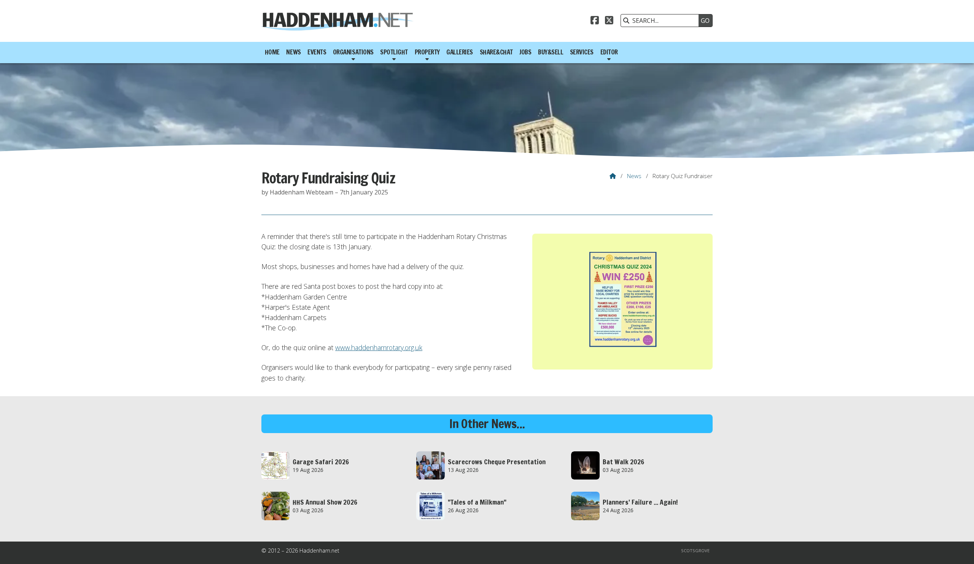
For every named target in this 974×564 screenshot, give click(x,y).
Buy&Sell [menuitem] (550, 52)
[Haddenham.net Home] (337, 21)
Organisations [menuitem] (353, 52)
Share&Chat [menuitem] (496, 52)
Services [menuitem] (582, 52)
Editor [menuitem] (609, 52)
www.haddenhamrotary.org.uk (378, 347)
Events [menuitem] (316, 52)
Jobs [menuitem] (525, 52)
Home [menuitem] (272, 52)
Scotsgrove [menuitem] (695, 550)
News (634, 176)
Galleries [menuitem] (459, 52)
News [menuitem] (293, 52)
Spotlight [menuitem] (394, 52)
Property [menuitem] (427, 52)
